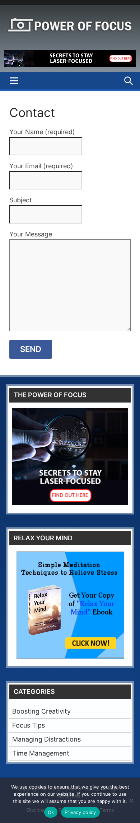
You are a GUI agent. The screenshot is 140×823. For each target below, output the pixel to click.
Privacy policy (80, 812)
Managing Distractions (46, 739)
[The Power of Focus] (70, 64)
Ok (51, 812)
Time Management (40, 753)
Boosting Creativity (41, 711)
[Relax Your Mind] (70, 605)
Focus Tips (28, 725)
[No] (131, 800)
